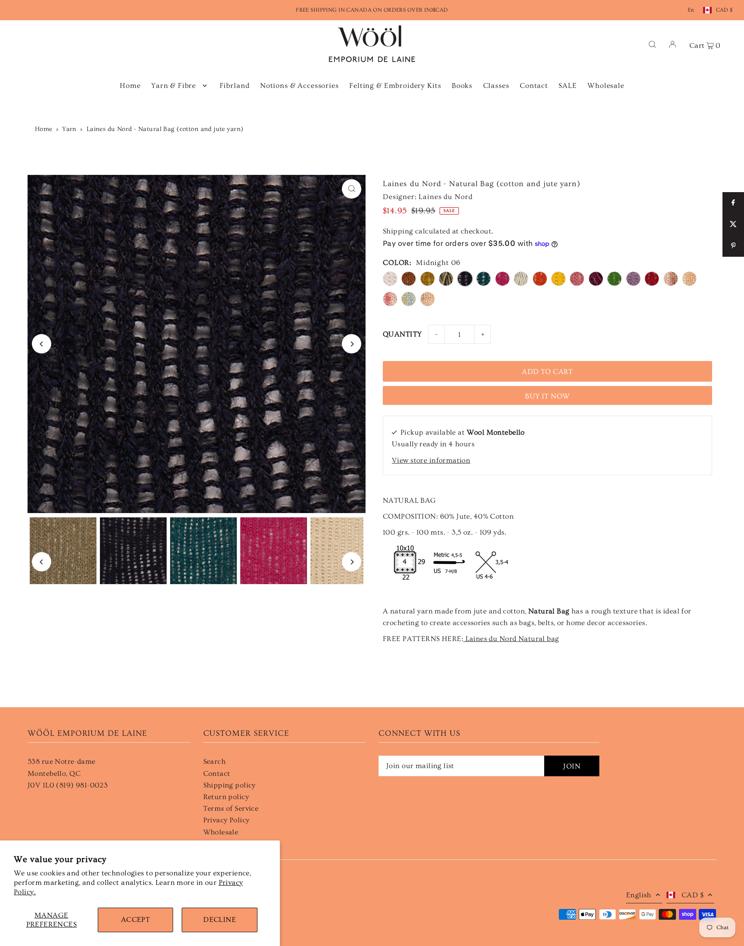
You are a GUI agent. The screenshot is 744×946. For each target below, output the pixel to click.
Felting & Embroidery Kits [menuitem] (395, 85)
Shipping (398, 231)
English (638, 895)
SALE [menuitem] (567, 85)
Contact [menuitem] (534, 85)
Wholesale (221, 832)
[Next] (351, 344)
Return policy (226, 797)
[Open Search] (652, 44)
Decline (219, 919)
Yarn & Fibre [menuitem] (173, 85)
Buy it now (547, 396)
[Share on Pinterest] (733, 246)
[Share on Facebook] (733, 203)
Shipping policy (229, 785)
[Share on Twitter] (733, 224)
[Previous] (41, 344)
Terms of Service (231, 808)
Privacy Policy (226, 820)
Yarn (69, 129)
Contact (216, 773)
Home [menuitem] (130, 85)
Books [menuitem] (462, 85)
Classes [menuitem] (496, 85)
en (691, 10)
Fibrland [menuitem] (235, 85)
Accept (135, 919)
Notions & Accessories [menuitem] (299, 85)
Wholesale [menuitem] (605, 85)
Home (44, 129)
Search (214, 761)
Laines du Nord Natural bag (511, 639)
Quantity (402, 334)
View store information (431, 460)
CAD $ (724, 10)
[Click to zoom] (351, 189)
